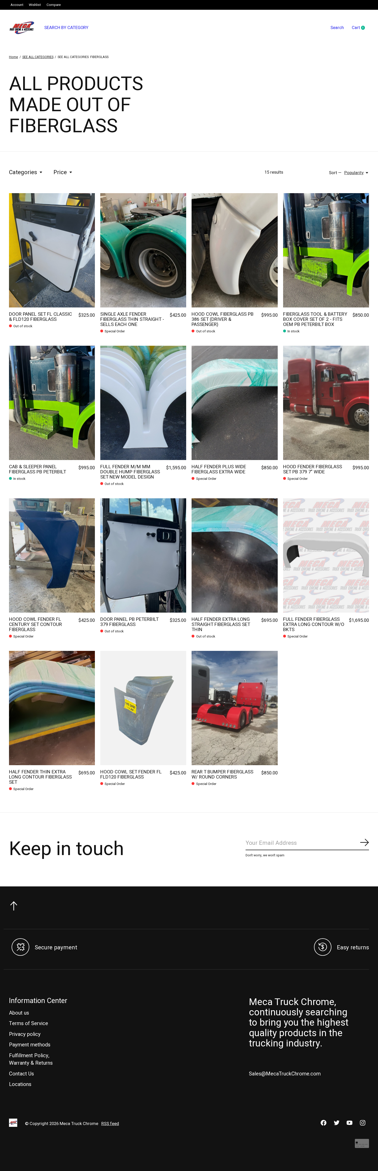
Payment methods (29, 1044)
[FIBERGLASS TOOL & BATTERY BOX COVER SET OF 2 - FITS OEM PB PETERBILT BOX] (326, 250)
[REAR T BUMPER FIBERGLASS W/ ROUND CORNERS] (234, 708)
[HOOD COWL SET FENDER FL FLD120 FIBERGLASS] (143, 708)
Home (13, 57)
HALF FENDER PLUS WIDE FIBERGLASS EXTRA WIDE (219, 469)
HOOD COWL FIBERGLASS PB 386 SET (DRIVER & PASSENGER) (223, 319)
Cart (360, 28)
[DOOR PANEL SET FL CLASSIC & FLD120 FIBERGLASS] (52, 250)
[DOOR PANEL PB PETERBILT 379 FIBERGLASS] (143, 555)
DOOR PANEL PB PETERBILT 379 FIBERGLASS (129, 622)
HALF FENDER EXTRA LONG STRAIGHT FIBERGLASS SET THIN (221, 624)
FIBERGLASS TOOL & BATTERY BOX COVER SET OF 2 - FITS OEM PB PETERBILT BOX (315, 319)
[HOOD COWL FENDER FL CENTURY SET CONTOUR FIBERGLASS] (52, 555)
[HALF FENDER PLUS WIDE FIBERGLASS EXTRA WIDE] (234, 403)
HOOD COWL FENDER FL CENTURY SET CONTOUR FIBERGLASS (35, 624)
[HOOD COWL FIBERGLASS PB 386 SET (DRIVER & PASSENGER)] (234, 250)
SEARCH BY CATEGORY (66, 28)
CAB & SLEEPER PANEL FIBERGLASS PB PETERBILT (37, 469)
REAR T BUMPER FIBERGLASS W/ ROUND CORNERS (222, 775)
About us (19, 1013)
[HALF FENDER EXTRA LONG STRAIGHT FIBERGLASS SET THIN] (234, 555)
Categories (23, 172)
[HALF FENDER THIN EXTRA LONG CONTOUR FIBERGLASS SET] (52, 708)
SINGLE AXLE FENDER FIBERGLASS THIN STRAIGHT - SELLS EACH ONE (132, 319)
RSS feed (110, 1124)
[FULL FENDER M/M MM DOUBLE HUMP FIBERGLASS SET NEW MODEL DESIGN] (143, 403)
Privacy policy (25, 1034)
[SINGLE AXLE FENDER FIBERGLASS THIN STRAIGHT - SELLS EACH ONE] (143, 250)
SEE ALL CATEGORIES (37, 57)
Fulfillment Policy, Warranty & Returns (31, 1059)
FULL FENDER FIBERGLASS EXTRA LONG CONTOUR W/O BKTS (313, 624)
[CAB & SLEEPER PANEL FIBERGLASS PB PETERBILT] (52, 403)
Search (337, 28)
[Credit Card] (362, 1146)
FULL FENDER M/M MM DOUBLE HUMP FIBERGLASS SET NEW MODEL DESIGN (130, 472)
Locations (20, 1084)
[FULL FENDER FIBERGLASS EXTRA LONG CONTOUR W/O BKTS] (326, 555)
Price (60, 172)
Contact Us (21, 1074)
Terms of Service (28, 1023)
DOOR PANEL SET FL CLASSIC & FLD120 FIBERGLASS (40, 317)
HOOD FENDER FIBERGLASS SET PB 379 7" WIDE (312, 469)
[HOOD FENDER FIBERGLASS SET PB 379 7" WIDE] (326, 403)
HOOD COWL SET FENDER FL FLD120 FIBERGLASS (131, 775)
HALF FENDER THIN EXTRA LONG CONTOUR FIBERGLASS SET (40, 777)
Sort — (335, 173)
